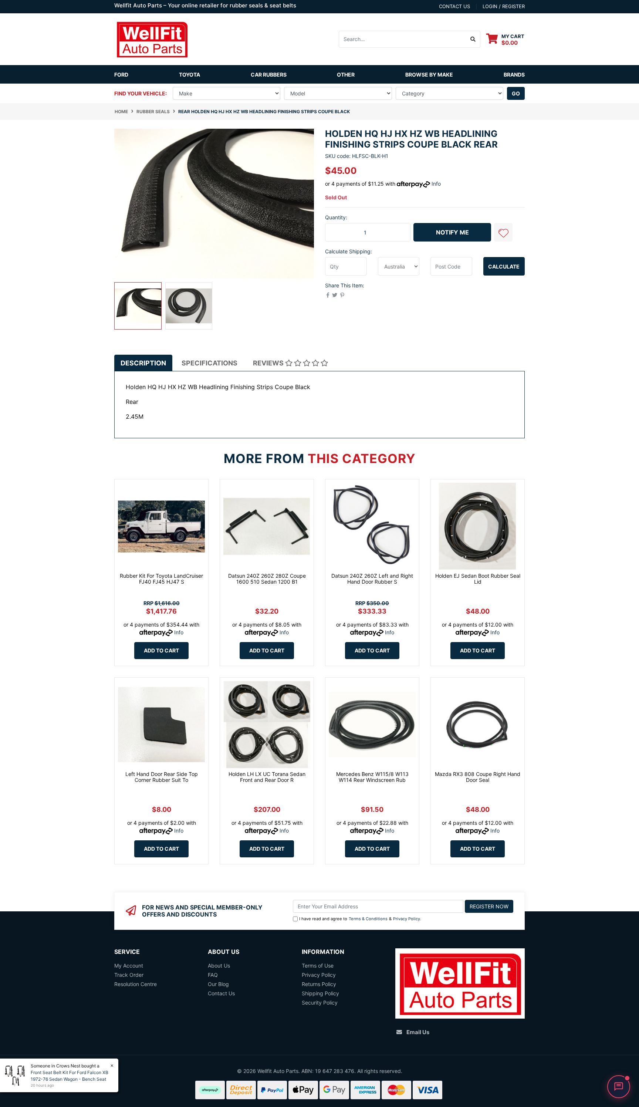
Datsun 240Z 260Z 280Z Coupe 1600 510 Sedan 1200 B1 (267, 579)
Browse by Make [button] (429, 74)
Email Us (417, 1032)
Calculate (504, 266)
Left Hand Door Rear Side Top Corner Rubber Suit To (161, 777)
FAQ (213, 975)
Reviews (269, 363)
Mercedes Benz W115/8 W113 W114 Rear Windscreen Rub (372, 777)
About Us (219, 965)
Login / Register (504, 6)
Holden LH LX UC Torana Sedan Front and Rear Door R (267, 777)
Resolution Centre (135, 984)
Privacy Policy (406, 918)
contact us (454, 6)
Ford (121, 74)
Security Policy (320, 1002)
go (516, 93)
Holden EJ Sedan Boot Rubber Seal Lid (477, 579)
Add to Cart (161, 650)
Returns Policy (319, 984)
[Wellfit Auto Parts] (152, 39)
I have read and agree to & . (360, 918)
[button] (503, 232)
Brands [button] (514, 74)
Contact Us (221, 993)
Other (346, 74)
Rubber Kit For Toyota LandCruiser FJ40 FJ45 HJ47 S (161, 579)
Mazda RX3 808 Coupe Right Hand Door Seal (477, 777)
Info (436, 183)
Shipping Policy (320, 993)
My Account (128, 965)
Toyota (189, 74)
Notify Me (452, 232)
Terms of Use (318, 965)
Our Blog (218, 984)
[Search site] (473, 39)
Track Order (128, 975)
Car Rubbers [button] (269, 74)
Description (143, 363)
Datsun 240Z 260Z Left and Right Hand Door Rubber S (372, 579)
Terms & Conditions (368, 918)
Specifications (209, 363)
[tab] (143, 363)
